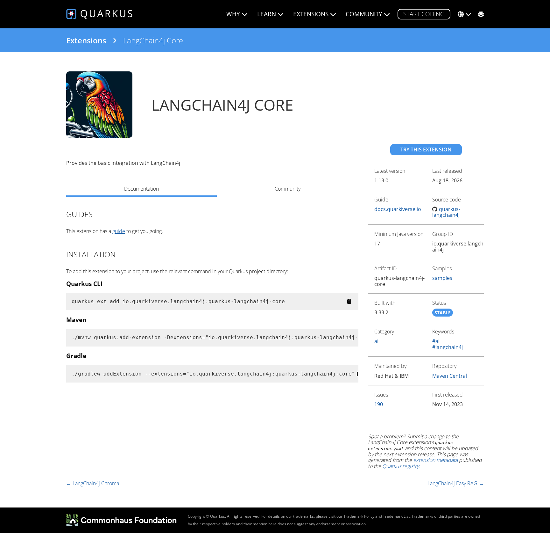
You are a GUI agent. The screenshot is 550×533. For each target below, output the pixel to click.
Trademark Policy (358, 516)
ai (376, 341)
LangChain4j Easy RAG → (455, 483)
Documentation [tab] (141, 188)
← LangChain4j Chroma (92, 483)
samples (442, 277)
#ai (436, 341)
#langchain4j (447, 347)
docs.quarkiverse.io (397, 209)
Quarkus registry (400, 466)
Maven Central (449, 375)
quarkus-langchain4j (446, 212)
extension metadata (435, 460)
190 (378, 404)
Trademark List (396, 516)
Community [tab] (287, 188)
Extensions (86, 40)
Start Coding (424, 14)
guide (118, 231)
